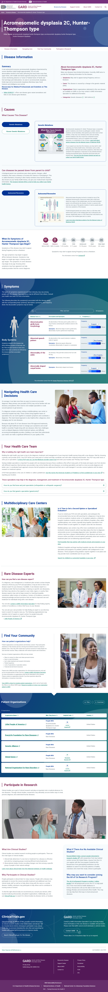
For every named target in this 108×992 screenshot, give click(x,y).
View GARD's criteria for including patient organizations (17, 683)
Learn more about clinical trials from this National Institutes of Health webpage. (27, 869)
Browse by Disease (60, 7)
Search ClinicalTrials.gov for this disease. (17, 935)
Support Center (75, 7)
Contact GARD (71, 931)
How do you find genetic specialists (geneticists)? (21, 491)
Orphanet (80, 255)
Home (2, 12)
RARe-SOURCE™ (9, 92)
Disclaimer (80, 963)
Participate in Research (63, 49)
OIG (78, 972)
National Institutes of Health (52, 986)
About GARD (87, 7)
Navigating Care (27, 49)
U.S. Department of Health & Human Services (26, 986)
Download (100, 702)
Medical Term (34, 316)
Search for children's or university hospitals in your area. (76, 558)
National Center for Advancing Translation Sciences (79, 986)
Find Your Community (44, 49)
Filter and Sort (64, 311)
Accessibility (81, 966)
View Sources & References (11, 950)
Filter (88, 702)
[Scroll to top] (104, 988)
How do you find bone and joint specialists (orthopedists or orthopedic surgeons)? (33, 485)
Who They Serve (51, 715)
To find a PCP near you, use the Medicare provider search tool (36, 459)
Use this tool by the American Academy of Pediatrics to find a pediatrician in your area (73, 473)
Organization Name (11, 715)
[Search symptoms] (32, 311)
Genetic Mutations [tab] (15, 124)
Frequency (85, 316)
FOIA (78, 969)
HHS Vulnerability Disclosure (53, 983)
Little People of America (12, 619)
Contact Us (98, 7)
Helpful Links (67, 715)
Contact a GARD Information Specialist (35, 672)
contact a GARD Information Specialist (22, 604)
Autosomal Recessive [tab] (16, 193)
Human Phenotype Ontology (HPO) (62, 380)
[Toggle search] (105, 7)
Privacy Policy (81, 960)
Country (89, 715)
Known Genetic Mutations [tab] (15, 131)
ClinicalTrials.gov (10, 896)
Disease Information (11, 49)
